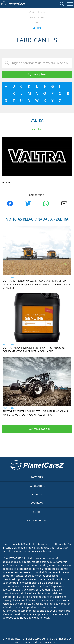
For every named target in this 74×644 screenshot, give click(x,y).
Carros (37, 494)
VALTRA (37, 28)
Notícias (37, 477)
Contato (37, 503)
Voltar (38, 129)
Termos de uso (37, 520)
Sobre (37, 511)
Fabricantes (37, 17)
